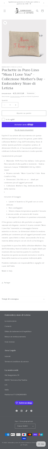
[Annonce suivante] (43, 3)
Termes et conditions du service (17, 362)
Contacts (8, 326)
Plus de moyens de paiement (24, 130)
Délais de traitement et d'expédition (18, 331)
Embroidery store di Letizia (16, 442)
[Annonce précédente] (4, 3)
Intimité (7, 356)
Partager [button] (7, 283)
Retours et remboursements (15, 337)
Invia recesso (10, 342)
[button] (4, 10)
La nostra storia (10, 321)
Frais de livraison (15, 96)
